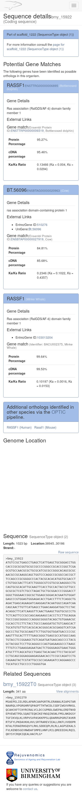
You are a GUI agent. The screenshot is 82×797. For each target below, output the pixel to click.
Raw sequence (68, 552)
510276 (42, 224)
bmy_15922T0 (39, 684)
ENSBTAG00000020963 (43, 190)
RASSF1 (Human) (20, 427)
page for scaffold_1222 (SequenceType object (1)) (36, 46)
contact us (30, 788)
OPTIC (59, 411)
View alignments (67, 691)
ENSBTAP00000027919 (27, 239)
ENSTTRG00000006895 (41, 85)
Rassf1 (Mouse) (45, 427)
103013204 (45, 337)
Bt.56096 (35, 229)
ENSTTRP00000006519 (27, 130)
